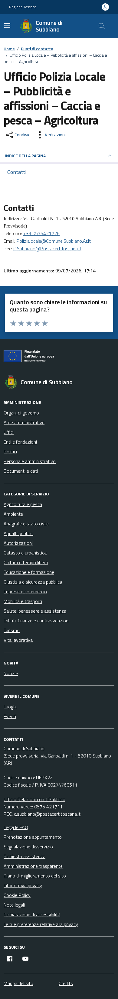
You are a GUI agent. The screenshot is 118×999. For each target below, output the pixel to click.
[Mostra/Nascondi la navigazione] (7, 25)
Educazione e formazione (29, 572)
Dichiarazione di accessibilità (32, 914)
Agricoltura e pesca (23, 504)
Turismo (12, 630)
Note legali (14, 904)
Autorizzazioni (18, 543)
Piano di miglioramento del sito (35, 875)
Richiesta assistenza (24, 856)
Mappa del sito (18, 983)
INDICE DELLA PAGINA (25, 155)
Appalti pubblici (18, 533)
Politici (10, 451)
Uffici (9, 432)
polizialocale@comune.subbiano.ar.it (53, 241)
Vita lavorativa (18, 640)
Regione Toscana (22, 7)
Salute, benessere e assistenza (35, 610)
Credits (66, 983)
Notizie (11, 673)
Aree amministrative (24, 422)
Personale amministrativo (30, 461)
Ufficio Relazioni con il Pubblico (34, 799)
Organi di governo (21, 412)
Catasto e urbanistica (25, 552)
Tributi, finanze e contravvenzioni (36, 620)
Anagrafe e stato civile (26, 523)
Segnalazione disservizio (28, 846)
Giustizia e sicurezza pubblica (33, 581)
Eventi (10, 716)
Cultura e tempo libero (26, 562)
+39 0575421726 (41, 233)
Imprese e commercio (25, 591)
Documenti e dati (21, 471)
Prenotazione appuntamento (33, 837)
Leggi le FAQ (16, 827)
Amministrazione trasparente (33, 866)
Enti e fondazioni (20, 441)
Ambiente (13, 514)
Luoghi (10, 706)
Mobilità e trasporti (23, 601)
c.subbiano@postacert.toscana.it (47, 248)
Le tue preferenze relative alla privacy (41, 924)
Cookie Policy (17, 895)
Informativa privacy (23, 885)
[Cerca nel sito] (101, 26)
